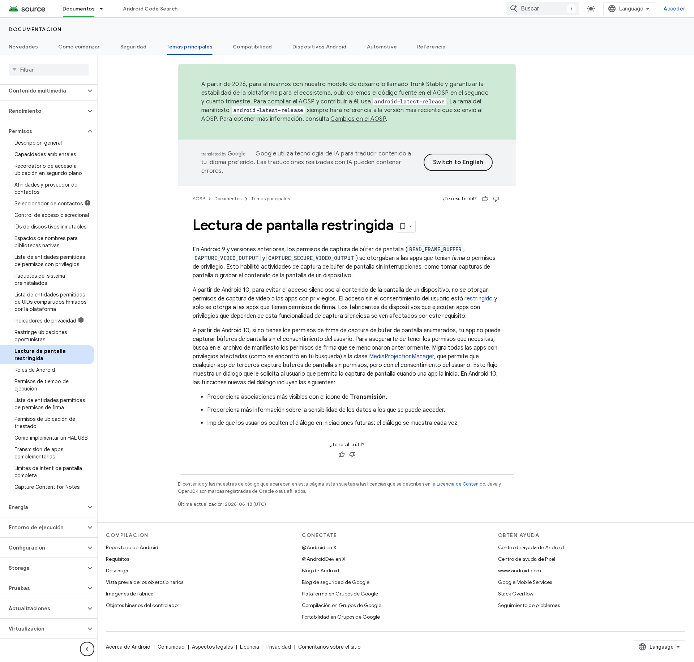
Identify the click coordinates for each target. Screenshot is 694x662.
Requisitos (117, 559)
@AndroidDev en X (324, 559)
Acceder (674, 8)
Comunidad (171, 647)
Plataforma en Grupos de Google (340, 593)
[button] (43, 91)
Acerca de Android (128, 647)
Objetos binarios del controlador (142, 605)
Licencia (249, 647)
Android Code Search (150, 8)
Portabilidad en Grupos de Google (341, 617)
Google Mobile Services (525, 582)
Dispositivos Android (319, 46)
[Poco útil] (495, 198)
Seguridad (133, 46)
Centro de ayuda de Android (531, 547)
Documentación (35, 29)
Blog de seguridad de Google (335, 582)
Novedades (23, 46)
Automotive (382, 46)
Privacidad (278, 647)
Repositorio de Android (132, 547)
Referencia (431, 46)
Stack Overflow (516, 593)
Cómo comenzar (79, 46)
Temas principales (190, 46)
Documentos (79, 8)
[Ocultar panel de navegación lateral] (87, 649)
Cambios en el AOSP (358, 119)
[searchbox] (49, 70)
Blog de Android (320, 570)
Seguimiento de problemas (529, 605)
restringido (478, 298)
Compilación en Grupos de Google (341, 605)
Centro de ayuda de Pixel (526, 559)
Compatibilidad (252, 46)
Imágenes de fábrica (130, 593)
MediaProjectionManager (401, 356)
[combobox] (542, 8)
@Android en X (319, 547)
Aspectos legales (212, 647)
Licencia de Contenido (461, 484)
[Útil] (485, 198)
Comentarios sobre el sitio (329, 647)
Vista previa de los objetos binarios (144, 582)
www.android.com (519, 570)
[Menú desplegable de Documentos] (104, 8)
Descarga (117, 570)
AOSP (199, 199)
